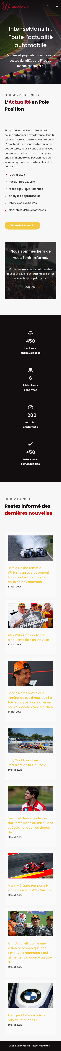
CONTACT (31, 286)
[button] (48, 6)
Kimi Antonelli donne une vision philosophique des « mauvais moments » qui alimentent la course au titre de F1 (30, 952)
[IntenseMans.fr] (15, 6)
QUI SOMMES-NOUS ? (22, 225)
